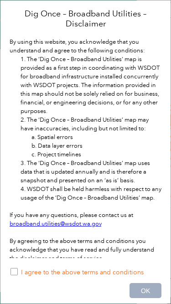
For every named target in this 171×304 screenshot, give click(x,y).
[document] (85, 134)
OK (145, 290)
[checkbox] (85, 272)
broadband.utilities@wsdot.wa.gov (55, 223)
